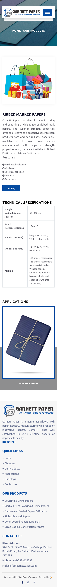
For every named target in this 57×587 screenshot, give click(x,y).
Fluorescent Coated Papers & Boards (25, 511)
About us (9, 463)
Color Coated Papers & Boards (22, 521)
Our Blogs (10, 479)
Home (16, 30)
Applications (11, 473)
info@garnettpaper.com (23, 565)
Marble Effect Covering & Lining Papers (26, 506)
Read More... (8, 442)
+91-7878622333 (22, 560)
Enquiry (11, 188)
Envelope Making (29, 383)
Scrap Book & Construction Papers (24, 526)
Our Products (12, 468)
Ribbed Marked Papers (17, 516)
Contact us (10, 484)
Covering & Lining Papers (18, 500)
